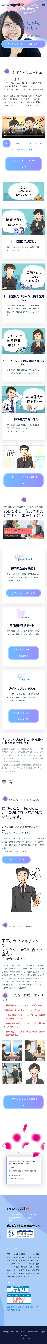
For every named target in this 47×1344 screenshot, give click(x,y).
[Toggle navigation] (44, 5)
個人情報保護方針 (14, 1310)
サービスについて (15, 860)
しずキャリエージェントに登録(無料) (23, 653)
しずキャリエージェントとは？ (23, 593)
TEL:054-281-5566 (16, 1175)
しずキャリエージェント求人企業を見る (23, 716)
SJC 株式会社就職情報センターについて (22, 1307)
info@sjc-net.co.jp (16, 1179)
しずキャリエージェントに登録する (22, 44)
